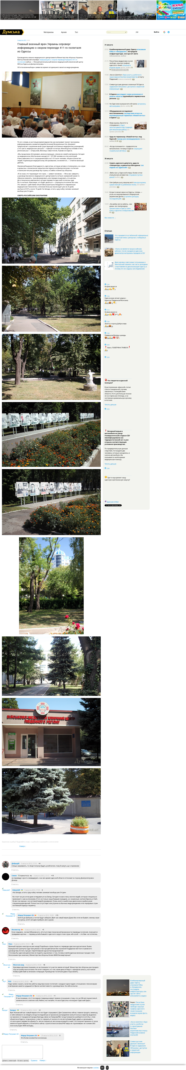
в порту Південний (126, 78)
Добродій (15, 863)
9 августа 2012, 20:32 (20, 981)
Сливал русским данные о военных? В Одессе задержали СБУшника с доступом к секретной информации (94, 17)
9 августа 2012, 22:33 (44, 996)
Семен (14, 876)
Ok (102, 1068)
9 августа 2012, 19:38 (33, 965)
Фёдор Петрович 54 (26, 915)
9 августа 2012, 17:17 (41, 876)
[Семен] (5, 880)
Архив (63, 32)
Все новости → (110, 218)
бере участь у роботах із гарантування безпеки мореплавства (125, 76)
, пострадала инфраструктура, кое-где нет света (123, 53)
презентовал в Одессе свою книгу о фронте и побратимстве (121, 209)
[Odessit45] (6, 890)
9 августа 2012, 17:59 (32, 890)
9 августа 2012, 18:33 (32, 930)
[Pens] (4, 944)
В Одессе (113, 94)
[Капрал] (5, 1010)
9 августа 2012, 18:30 (46, 915)
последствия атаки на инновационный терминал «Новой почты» (127, 114)
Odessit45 (16, 890)
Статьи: (108, 230)
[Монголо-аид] (6, 967)
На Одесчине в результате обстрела (123, 104)
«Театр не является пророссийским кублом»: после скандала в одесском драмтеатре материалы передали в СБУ (130, 251)
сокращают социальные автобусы (125, 150)
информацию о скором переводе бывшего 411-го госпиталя (47, 61)
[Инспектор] (5, 934)
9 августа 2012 (21, 40)
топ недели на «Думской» (126, 166)
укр (137, 32)
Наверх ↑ (22, 846)
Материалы (49, 32)
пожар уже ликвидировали (128, 139)
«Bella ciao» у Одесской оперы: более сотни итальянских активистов (125, 174)
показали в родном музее (120, 66)
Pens (10, 944)
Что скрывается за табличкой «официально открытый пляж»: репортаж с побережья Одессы (131, 237)
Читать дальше (110, 404)
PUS (9, 981)
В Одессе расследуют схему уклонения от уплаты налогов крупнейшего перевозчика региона (134, 18)
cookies (96, 1068)
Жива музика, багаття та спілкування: (118, 124)
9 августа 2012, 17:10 (29, 863)
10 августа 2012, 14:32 (29, 1010)
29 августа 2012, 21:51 (49, 1035)
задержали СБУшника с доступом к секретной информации (126, 88)
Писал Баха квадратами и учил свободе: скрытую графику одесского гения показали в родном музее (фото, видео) (57, 17)
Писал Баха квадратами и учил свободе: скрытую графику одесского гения (121, 63)
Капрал (13, 1010)
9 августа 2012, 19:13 (21, 944)
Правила (34, 1060)
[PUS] (4, 981)
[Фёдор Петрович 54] (8, 916)
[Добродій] (5, 868)
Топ (76, 32)
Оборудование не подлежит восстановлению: (121, 112)
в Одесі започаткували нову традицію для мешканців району (120, 127)
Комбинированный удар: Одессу (123, 49)
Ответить (15, 870)
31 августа (109, 45)
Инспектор (16, 930)
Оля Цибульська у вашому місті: (121, 182)
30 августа (109, 158)
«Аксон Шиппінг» (116, 75)
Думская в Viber (113, 502)
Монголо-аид (18, 965)
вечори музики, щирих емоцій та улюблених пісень (127, 183)
